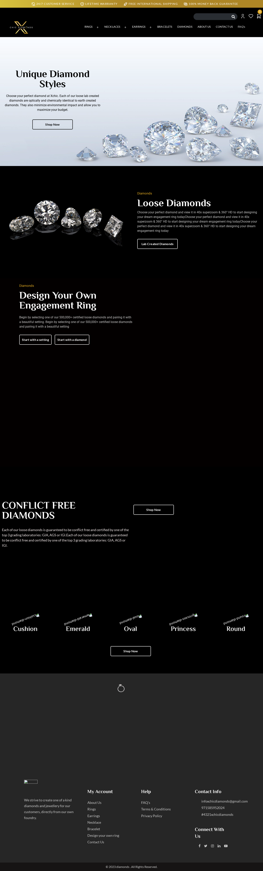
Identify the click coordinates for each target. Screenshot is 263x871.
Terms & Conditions (156, 809)
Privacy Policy (151, 816)
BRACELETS (164, 26)
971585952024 (212, 808)
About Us (94, 802)
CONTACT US (224, 26)
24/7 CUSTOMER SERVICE (55, 3)
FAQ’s (241, 26)
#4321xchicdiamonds (217, 814)
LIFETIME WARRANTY (101, 3)
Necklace (94, 822)
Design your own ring (103, 835)
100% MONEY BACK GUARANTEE (213, 3)
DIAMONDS (185, 26)
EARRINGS (138, 26)
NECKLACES (112, 26)
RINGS (89, 26)
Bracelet (93, 829)
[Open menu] (97, 27)
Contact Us (95, 842)
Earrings (93, 816)
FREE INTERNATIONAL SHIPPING (153, 3)
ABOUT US (204, 26)
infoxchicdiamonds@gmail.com (224, 801)
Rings (91, 809)
